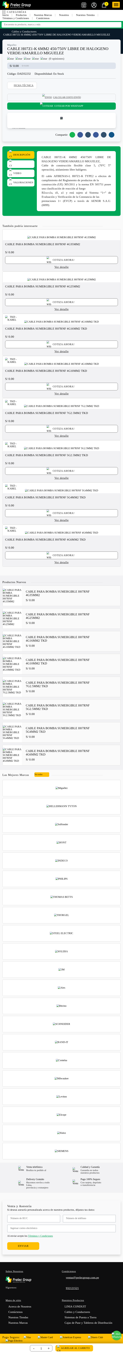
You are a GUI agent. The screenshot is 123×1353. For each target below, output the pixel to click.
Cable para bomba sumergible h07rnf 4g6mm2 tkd (45, 539)
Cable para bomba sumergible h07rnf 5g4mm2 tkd (45, 497)
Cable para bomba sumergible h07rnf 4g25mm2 (42, 286)
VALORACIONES (23, 182)
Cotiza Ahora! (63, 260)
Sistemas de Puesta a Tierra (80, 1317)
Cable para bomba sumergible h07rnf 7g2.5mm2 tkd (46, 413)
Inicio (5, 15)
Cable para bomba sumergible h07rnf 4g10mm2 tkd (46, 370)
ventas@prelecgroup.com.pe (82, 1277)
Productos (21, 15)
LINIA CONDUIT (75, 1306)
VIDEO (17, 173)
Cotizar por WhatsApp (68, 106)
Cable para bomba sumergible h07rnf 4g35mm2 (42, 244)
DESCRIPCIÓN (21, 154)
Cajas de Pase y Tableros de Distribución (88, 1322)
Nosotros (64, 15)
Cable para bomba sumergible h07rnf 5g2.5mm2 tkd (46, 455)
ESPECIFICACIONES (20, 164)
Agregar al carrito (75, 1348)
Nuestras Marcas (43, 15)
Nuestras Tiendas (85, 15)
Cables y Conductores (24, 31)
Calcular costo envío (67, 97)
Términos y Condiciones (15, 18)
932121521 (72, 1288)
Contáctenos (43, 18)
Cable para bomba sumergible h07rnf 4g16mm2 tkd (46, 328)
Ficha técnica (23, 85)
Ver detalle (61, 267)
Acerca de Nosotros (19, 1306)
